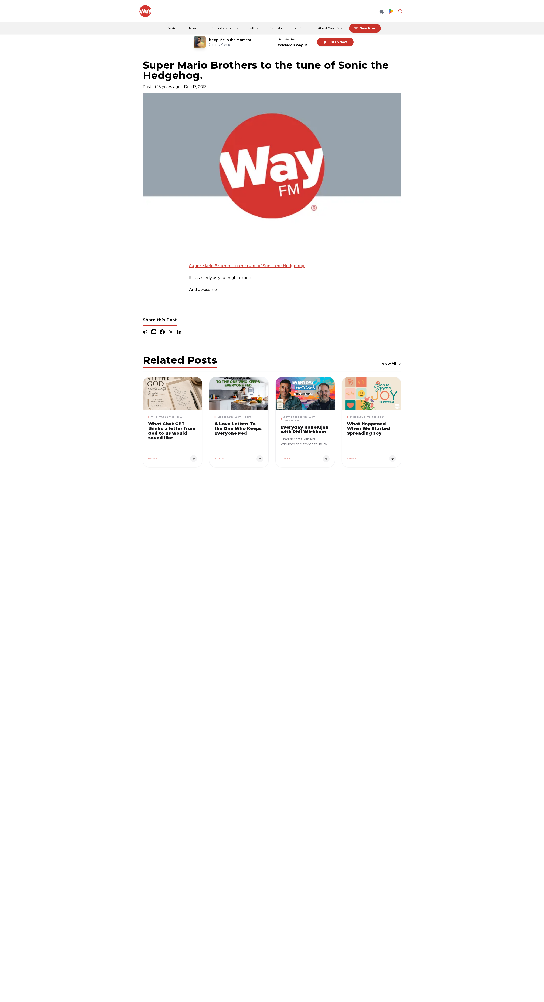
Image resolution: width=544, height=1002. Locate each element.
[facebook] (162, 331)
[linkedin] (179, 331)
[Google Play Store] (391, 11)
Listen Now (338, 42)
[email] (145, 331)
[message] (153, 331)
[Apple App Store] (381, 11)
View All (389, 364)
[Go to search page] (400, 11)
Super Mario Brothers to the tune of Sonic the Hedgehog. (247, 265)
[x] (170, 331)
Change (305, 39)
